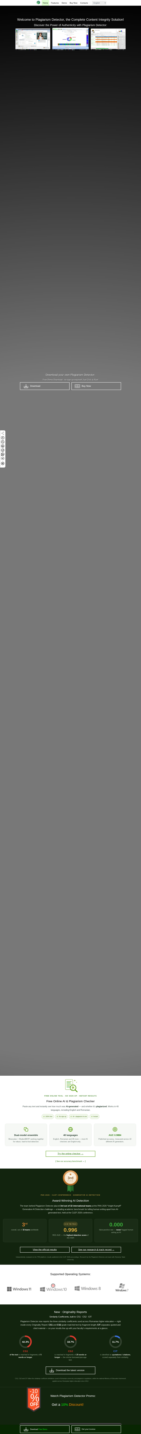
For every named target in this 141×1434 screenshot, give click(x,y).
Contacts (84, 3)
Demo (64, 3)
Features (55, 3)
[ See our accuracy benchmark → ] (70, 1161)
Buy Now (73, 3)
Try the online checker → (70, 1153)
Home (45, 3)
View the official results (45, 1249)
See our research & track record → (96, 1249)
